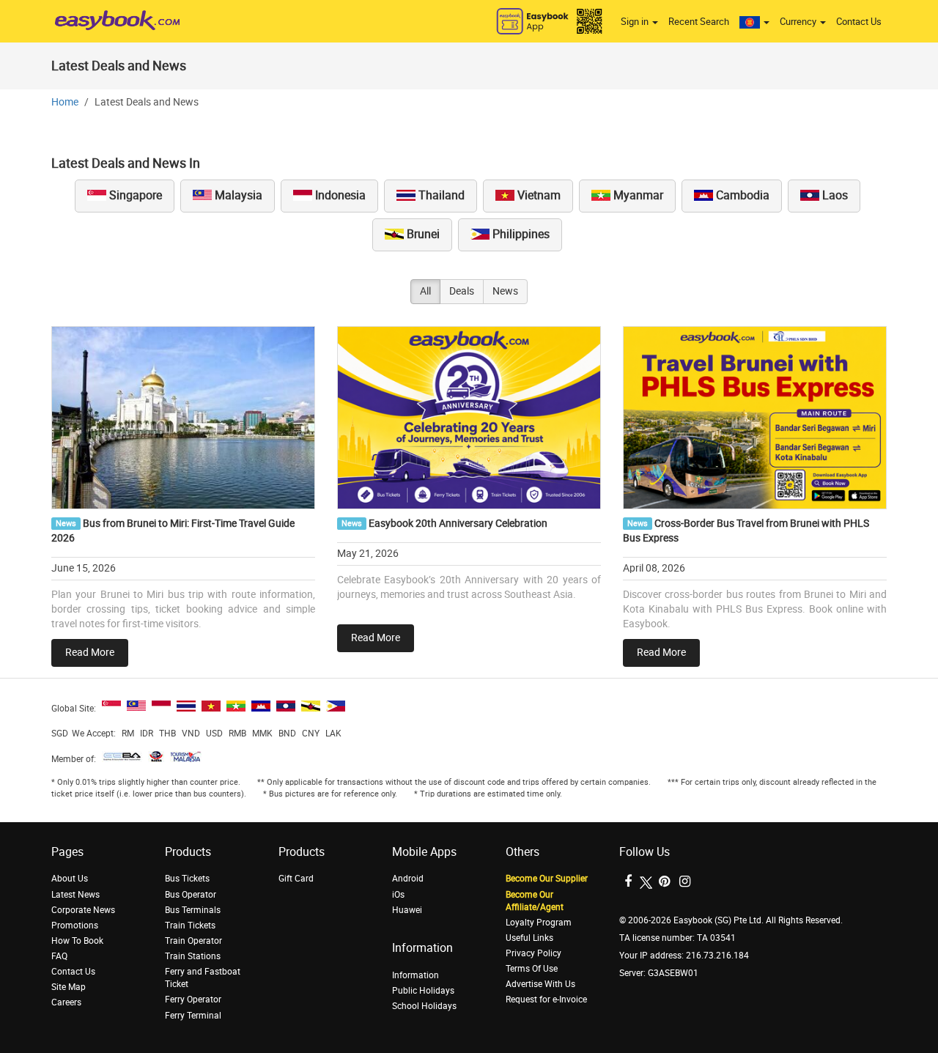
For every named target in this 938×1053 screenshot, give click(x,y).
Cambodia (741, 195)
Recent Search (698, 21)
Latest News (75, 895)
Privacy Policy (533, 953)
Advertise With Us (540, 984)
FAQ (59, 956)
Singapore (134, 195)
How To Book (77, 941)
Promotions (74, 925)
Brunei (422, 234)
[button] (754, 22)
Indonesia (339, 195)
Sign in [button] (636, 21)
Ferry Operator (193, 999)
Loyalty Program (539, 922)
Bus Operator (190, 895)
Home (64, 102)
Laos (833, 195)
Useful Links (529, 938)
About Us (69, 878)
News (505, 291)
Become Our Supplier (547, 878)
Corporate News (83, 910)
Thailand (440, 195)
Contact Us (859, 21)
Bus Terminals (193, 910)
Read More (89, 652)
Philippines (520, 234)
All (425, 291)
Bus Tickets (187, 878)
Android (408, 878)
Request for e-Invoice (546, 999)
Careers (66, 1002)
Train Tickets (190, 925)
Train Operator (193, 941)
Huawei (407, 910)
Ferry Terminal (193, 1015)
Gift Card (296, 878)
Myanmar (636, 195)
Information (415, 975)
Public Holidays (423, 991)
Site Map (68, 987)
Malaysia (237, 195)
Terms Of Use (532, 969)
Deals (461, 291)
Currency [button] (799, 21)
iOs (398, 895)
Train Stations (193, 956)
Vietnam (537, 195)
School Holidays (424, 1006)
